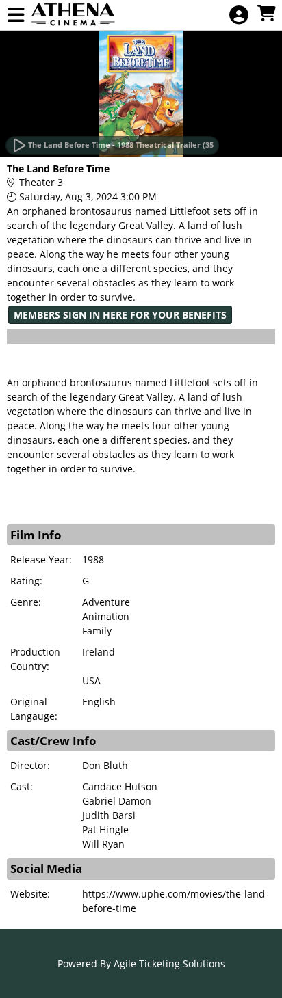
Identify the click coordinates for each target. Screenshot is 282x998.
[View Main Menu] (15, 15)
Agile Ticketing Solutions (169, 963)
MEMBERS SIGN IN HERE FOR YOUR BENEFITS (120, 314)
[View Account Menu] (239, 15)
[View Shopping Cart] (266, 14)
